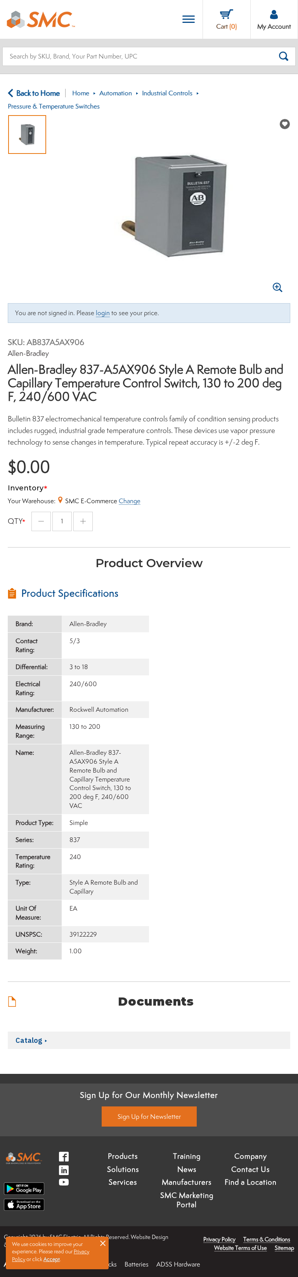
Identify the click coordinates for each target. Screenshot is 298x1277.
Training (187, 1156)
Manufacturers (186, 1182)
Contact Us (250, 1169)
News (186, 1169)
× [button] (102, 1242)
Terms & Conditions (266, 1239)
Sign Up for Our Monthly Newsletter (149, 1094)
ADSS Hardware (178, 1264)
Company (250, 1156)
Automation (115, 93)
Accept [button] (51, 1259)
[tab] (78, 593)
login (103, 313)
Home (80, 93)
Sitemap (284, 1247)
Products (123, 1156)
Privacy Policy (219, 1239)
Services (123, 1182)
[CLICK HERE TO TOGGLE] (188, 20)
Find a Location (251, 1182)
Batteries (137, 1264)
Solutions (123, 1169)
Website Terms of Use (240, 1247)
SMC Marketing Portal (186, 1200)
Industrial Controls (167, 93)
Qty (15, 521)
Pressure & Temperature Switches (54, 106)
